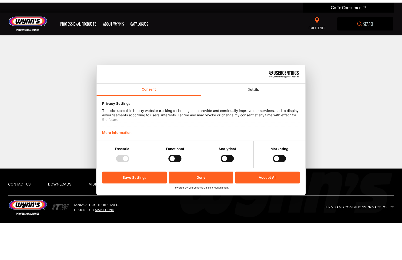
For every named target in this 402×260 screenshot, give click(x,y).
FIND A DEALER (317, 28)
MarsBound (104, 210)
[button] (79, 23)
